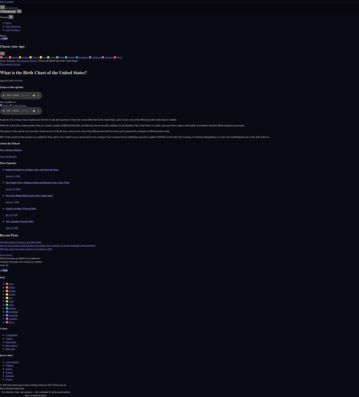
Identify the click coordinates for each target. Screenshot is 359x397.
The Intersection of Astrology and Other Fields (20, 242)
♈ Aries (10, 283)
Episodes (11, 60)
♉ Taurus (10, 287)
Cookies (15, 388)
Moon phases (11, 345)
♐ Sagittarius (12, 311)
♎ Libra (10, 304)
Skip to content (6, 1)
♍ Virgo (10, 301)
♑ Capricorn (12, 315)
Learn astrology (12, 361)
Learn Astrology (13, 29)
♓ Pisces (10, 322)
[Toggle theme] (19, 11)
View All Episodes (8, 156)
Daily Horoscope (13, 26)
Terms (9, 388)
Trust (21, 388)
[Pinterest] (4, 39)
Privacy (3, 388)
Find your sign (9, 12)
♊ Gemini (11, 290)
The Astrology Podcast (27, 60)
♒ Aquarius (11, 318)
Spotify (6, 105)
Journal (9, 368)
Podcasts (9, 365)
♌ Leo (9, 297)
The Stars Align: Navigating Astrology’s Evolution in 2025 (26, 248)
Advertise (10, 375)
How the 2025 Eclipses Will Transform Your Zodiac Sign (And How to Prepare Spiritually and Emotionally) (48, 245)
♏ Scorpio (11, 308)
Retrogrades (11, 341)
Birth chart (10, 348)
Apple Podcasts (19, 105)
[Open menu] (2, 7)
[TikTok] (1, 39)
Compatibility (12, 334)
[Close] (11, 17)
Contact (9, 372)
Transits (9, 338)
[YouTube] (6, 39)
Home (8, 22)
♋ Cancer (10, 294)
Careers (9, 379)
